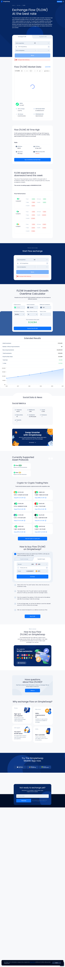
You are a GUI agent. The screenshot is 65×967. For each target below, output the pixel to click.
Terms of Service (42, 801)
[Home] (5, 2)
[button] (32, 567)
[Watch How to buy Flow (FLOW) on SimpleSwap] (32, 655)
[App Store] (20, 767)
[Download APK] (45, 767)
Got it (56, 962)
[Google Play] (32, 767)
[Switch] (49, 47)
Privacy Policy (34, 801)
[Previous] (49, 458)
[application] (32, 377)
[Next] (52, 458)
